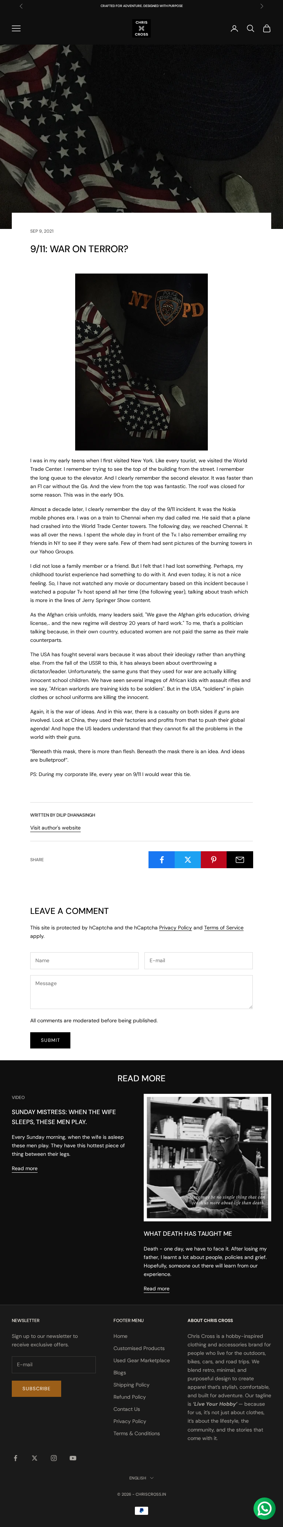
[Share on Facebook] (162, 860)
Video (18, 1097)
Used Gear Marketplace (141, 1360)
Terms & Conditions (136, 1433)
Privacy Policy (175, 927)
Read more (25, 1168)
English (137, 1478)
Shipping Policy (131, 1384)
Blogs (119, 1372)
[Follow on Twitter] (34, 1458)
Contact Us (126, 1409)
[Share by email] (240, 860)
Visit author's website (55, 827)
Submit (50, 1040)
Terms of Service (224, 927)
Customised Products (139, 1348)
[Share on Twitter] (188, 860)
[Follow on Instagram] (53, 1458)
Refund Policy (129, 1397)
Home (120, 1336)
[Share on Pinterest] (214, 860)
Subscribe (36, 1388)
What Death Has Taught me (188, 1233)
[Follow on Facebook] (15, 1458)
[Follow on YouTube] (73, 1458)
